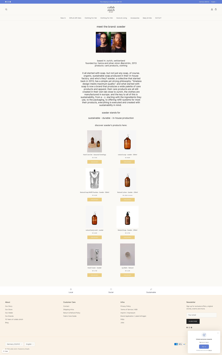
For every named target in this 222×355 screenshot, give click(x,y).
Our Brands (9, 316)
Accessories (135, 18)
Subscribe (193, 321)
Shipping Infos (68, 309)
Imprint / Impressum (128, 313)
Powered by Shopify (23, 349)
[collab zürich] (111, 9)
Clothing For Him (106, 18)
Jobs (122, 322)
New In (63, 18)
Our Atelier (9, 313)
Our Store (8, 309)
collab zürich (13, 349)
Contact (66, 306)
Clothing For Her (91, 18)
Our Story (8, 306)
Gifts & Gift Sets (75, 18)
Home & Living (121, 18)
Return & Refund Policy (71, 313)
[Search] (6, 9)
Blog (6, 322)
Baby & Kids (147, 18)
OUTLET (158, 18)
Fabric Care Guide (69, 316)
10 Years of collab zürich (14, 319)
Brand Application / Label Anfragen (133, 316)
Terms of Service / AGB (129, 309)
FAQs (122, 319)
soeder (105, 112)
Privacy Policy (126, 306)
